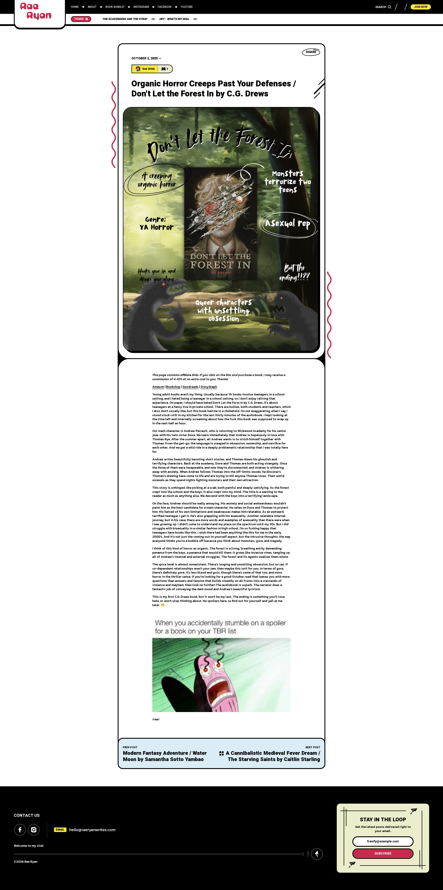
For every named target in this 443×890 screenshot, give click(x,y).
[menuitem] (74, 7)
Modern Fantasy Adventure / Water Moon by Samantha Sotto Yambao (165, 756)
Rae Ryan (148, 69)
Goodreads (190, 386)
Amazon (158, 386)
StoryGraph (209, 386)
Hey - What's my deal (131, 19)
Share (311, 52)
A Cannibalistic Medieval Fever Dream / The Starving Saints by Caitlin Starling (273, 756)
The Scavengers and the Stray (184, 19)
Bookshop (173, 386)
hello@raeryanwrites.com (92, 830)
